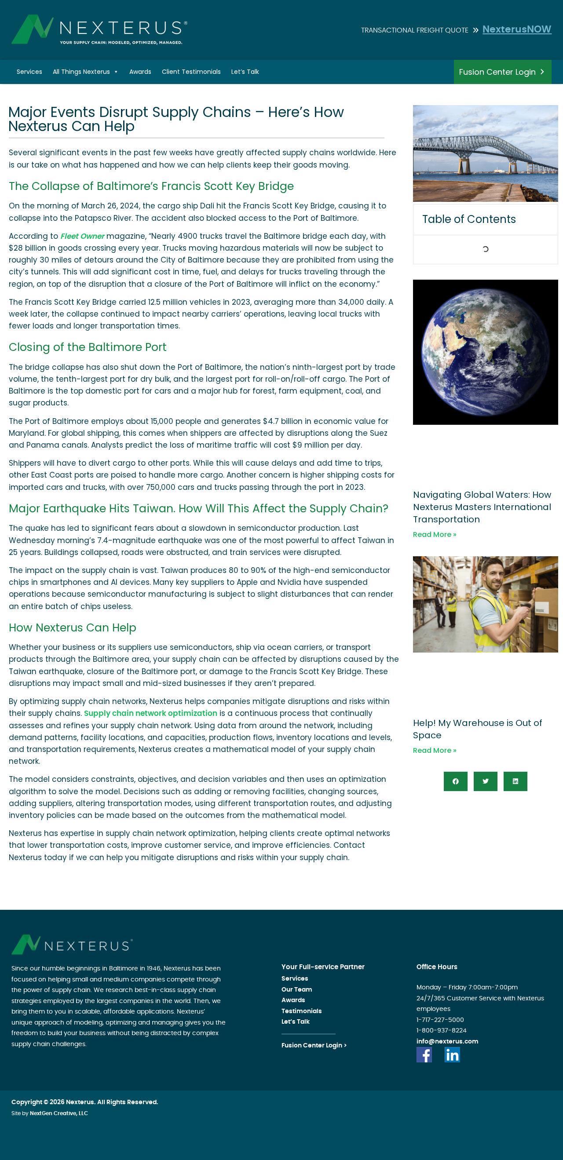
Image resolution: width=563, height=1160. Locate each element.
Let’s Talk (245, 71)
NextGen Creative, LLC (59, 1113)
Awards (140, 71)
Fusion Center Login (497, 71)
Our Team (297, 990)
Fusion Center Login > (314, 1046)
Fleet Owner (82, 236)
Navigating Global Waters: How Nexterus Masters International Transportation (482, 507)
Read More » (435, 534)
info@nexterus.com (448, 1042)
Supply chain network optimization (150, 713)
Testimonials (302, 1011)
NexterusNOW (517, 29)
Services (29, 71)
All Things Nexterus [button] (81, 71)
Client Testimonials (191, 71)
